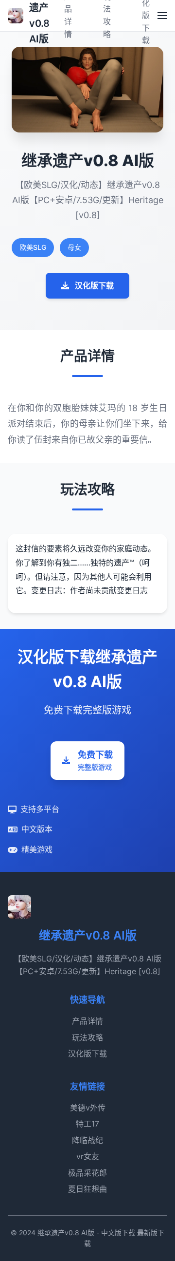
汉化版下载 (94, 285)
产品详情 (87, 1021)
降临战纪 (87, 1140)
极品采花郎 (87, 1173)
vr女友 (87, 1156)
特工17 (87, 1124)
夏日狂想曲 (87, 1189)
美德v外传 (87, 1107)
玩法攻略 (87, 1037)
